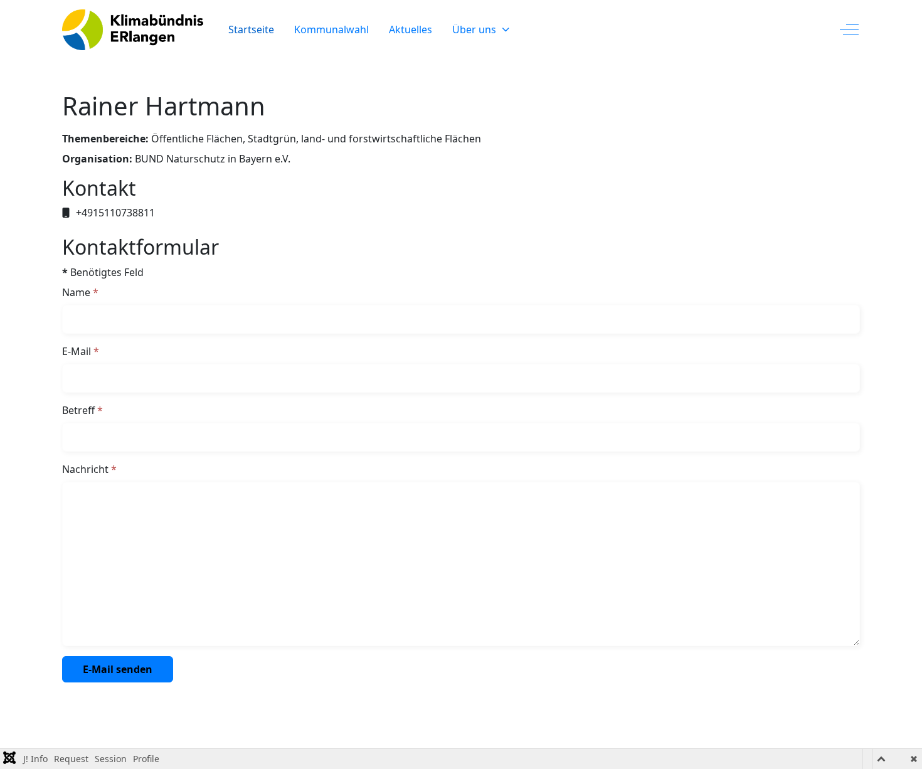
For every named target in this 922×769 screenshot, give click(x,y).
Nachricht (89, 469)
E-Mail (80, 351)
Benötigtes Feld (103, 272)
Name (80, 292)
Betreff (82, 410)
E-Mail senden (117, 669)
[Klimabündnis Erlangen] (132, 29)
